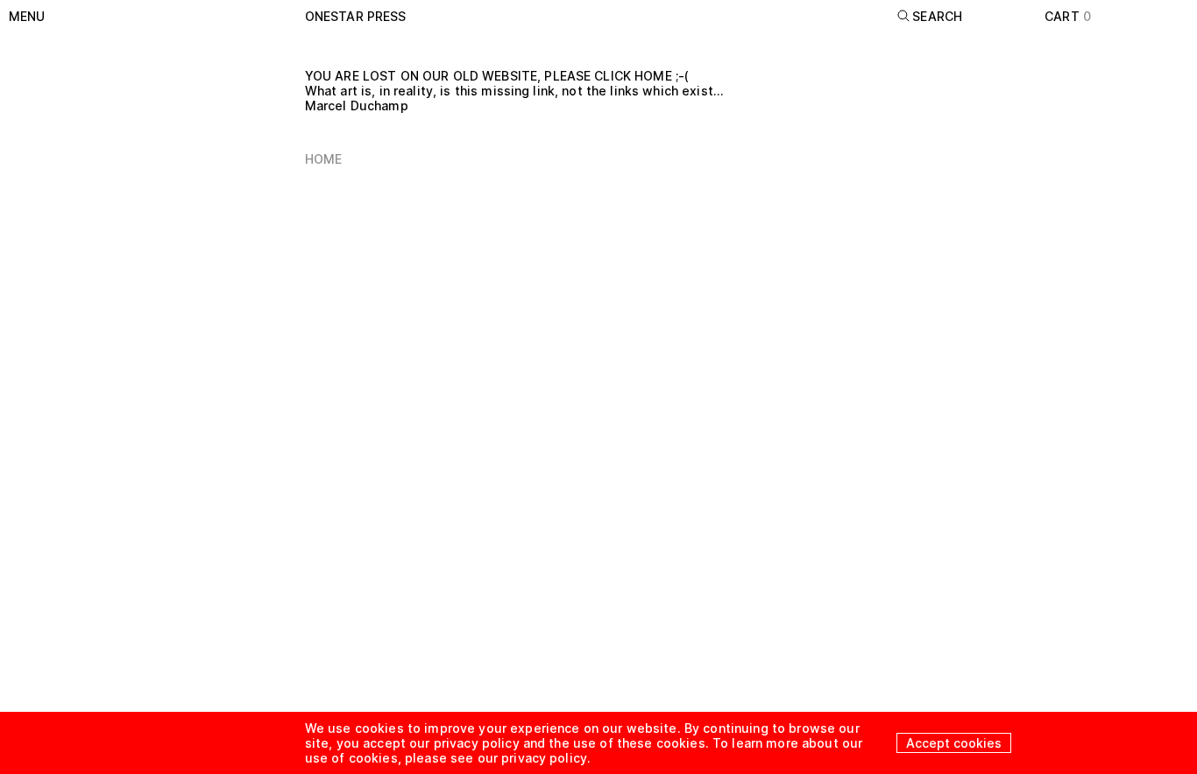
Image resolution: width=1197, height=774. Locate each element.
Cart (1068, 16)
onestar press (356, 16)
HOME (324, 158)
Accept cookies (954, 742)
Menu (27, 16)
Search (937, 16)
